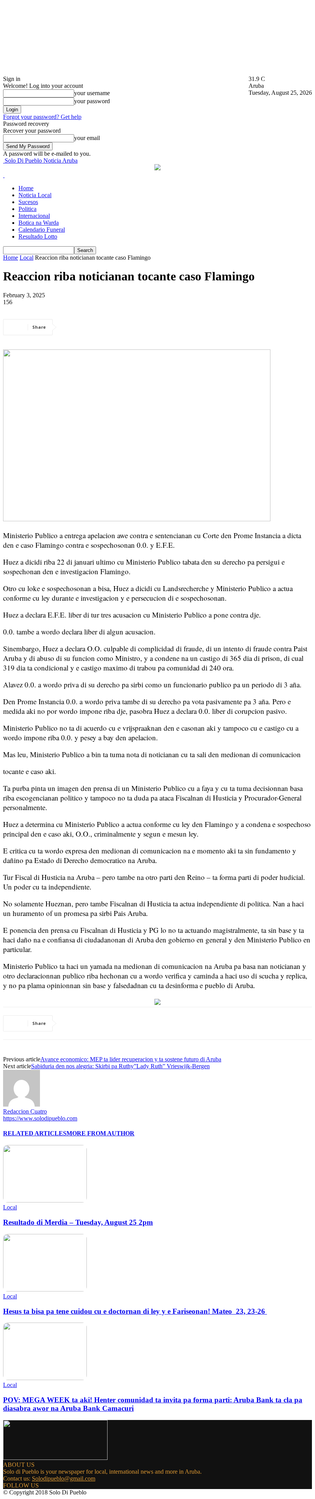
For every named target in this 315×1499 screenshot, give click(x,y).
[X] (101, 327)
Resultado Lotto (37, 236)
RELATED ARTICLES (34, 1133)
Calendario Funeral (41, 229)
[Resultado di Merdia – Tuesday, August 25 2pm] (45, 1200)
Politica (27, 209)
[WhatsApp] (156, 327)
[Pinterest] (128, 327)
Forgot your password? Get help (42, 117)
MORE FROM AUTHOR (100, 1133)
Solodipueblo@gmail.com (63, 1478)
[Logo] (4, 175)
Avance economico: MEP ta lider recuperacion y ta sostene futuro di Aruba (130, 1059)
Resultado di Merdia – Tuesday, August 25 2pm (78, 1222)
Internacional (34, 215)
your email (87, 138)
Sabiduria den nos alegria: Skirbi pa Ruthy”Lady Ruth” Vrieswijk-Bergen (120, 1066)
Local (26, 257)
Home (25, 188)
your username (92, 93)
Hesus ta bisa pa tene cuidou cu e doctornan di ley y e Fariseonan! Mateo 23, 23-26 (135, 1311)
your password (92, 101)
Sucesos (28, 202)
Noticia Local (34, 195)
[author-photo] (21, 1104)
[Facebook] (73, 327)
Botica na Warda (38, 222)
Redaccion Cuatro (25, 1111)
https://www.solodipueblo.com (40, 1118)
